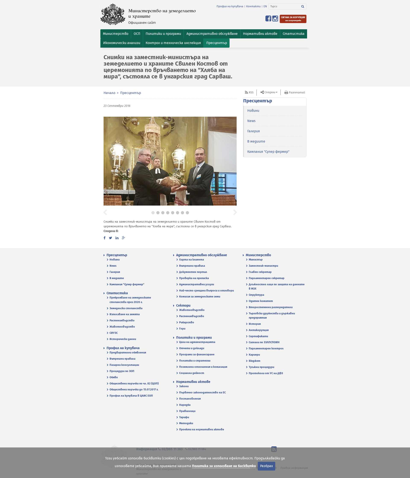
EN (265, 6)
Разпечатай (297, 92)
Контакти (253, 6)
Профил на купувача (230, 6)
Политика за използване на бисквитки (224, 466)
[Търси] (302, 6)
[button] (115, 33)
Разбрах (266, 466)
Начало (109, 93)
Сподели (269, 92)
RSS (251, 92)
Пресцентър (130, 93)
